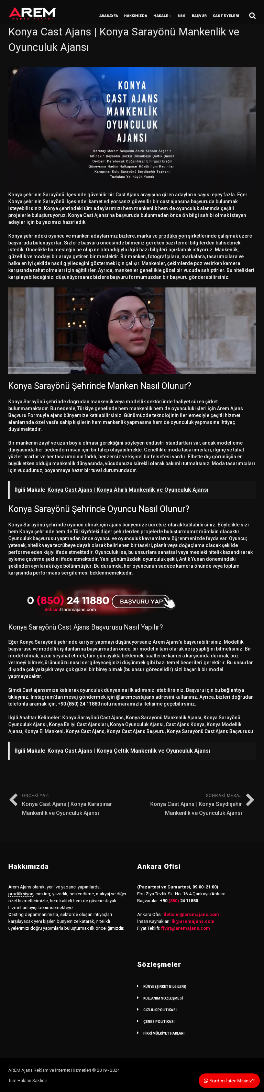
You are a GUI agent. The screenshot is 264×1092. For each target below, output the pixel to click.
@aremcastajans (135, 697)
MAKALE (160, 16)
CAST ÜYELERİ (226, 16)
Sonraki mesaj (196, 804)
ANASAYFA (108, 16)
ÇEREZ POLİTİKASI (159, 1022)
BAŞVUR (199, 16)
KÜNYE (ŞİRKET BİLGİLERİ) (164, 987)
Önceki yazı (67, 804)
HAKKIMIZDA (135, 16)
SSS (181, 16)
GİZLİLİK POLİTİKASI (160, 1010)
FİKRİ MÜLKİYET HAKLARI (164, 1033)
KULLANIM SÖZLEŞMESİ (163, 998)
